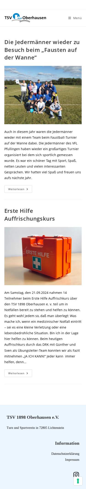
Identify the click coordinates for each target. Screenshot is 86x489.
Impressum (72, 459)
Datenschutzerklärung (65, 453)
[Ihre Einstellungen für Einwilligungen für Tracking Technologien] (78, 481)
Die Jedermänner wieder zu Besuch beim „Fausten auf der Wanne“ (42, 49)
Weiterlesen (20, 188)
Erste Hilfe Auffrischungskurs (29, 214)
